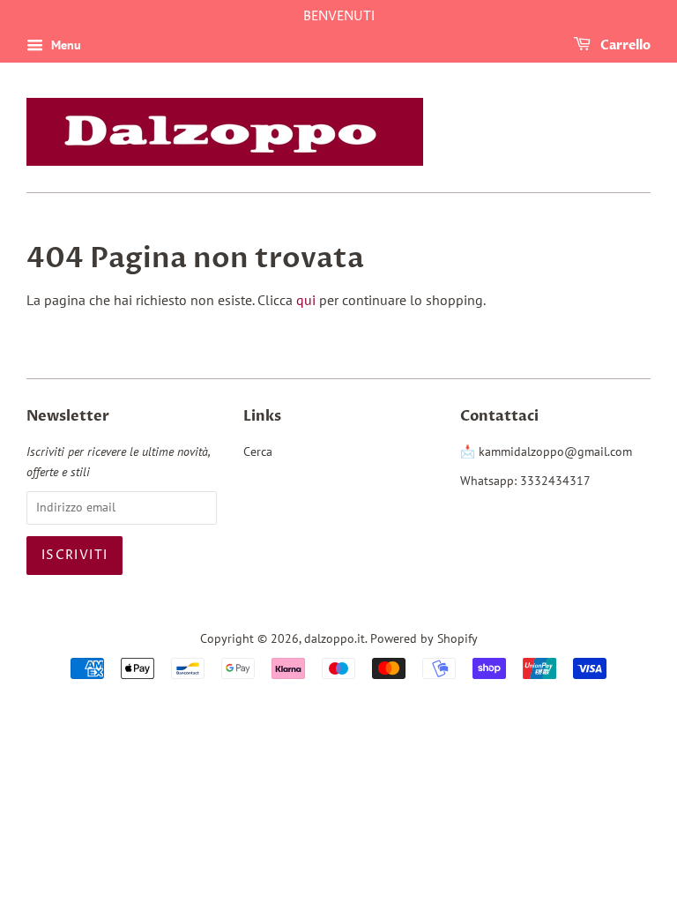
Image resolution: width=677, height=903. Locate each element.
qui (306, 300)
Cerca (257, 451)
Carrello (624, 45)
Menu (64, 45)
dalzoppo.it (334, 638)
